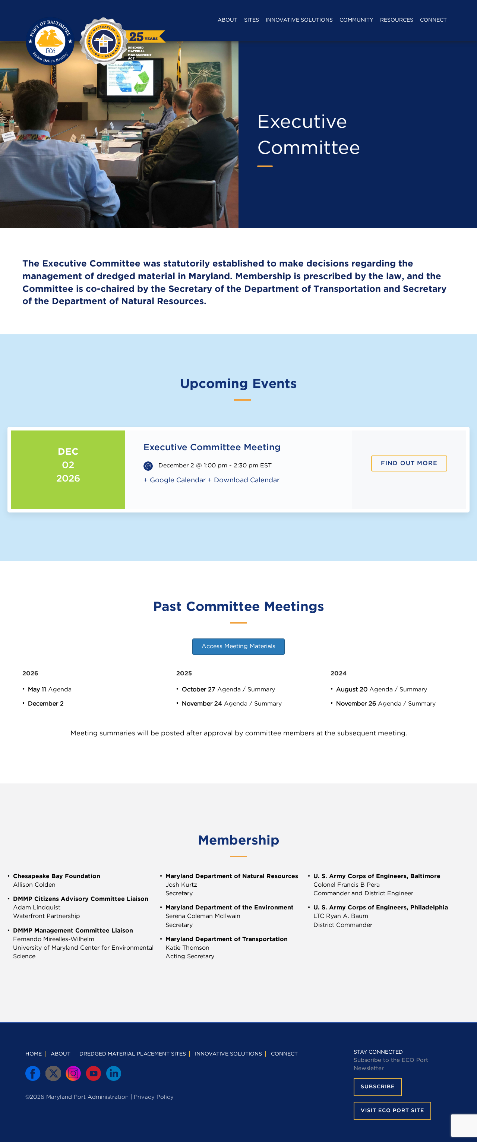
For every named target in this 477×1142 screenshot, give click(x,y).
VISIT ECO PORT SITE (392, 1110)
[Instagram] (74, 1074)
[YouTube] (94, 1074)
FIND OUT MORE (409, 463)
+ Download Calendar (243, 480)
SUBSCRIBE (378, 1087)
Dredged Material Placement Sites (132, 1054)
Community (356, 20)
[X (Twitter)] (53, 1074)
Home (33, 1054)
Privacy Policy (154, 1097)
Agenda (60, 690)
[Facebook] (33, 1074)
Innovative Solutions (299, 20)
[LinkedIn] (114, 1074)
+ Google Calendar (174, 480)
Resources (396, 20)
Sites (251, 20)
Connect (433, 20)
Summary (261, 690)
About (227, 20)
